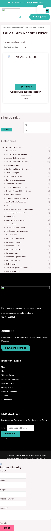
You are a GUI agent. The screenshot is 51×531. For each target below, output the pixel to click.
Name (3, 471)
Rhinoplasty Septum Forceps (16, 257)
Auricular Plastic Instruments (16, 154)
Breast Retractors (12, 165)
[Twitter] (8, 439)
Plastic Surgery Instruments (11, 147)
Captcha (4, 523)
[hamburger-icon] (46, 11)
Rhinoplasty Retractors (14, 249)
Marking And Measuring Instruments (19, 209)
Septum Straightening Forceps (17, 268)
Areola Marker (11, 151)
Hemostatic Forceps (13, 195)
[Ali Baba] (17, 439)
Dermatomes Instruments (15, 180)
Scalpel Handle (11, 264)
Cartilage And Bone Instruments (17, 169)
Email (4, 428)
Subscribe (10, 434)
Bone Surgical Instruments (15, 158)
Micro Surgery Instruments (16, 213)
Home (5, 27)
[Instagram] (12, 439)
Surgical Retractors (13, 271)
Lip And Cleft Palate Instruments (17, 198)
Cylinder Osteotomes (14, 176)
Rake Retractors (11, 235)
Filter (6, 130)
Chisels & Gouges (12, 173)
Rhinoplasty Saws (12, 253)
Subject (3, 489)
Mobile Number (7, 499)
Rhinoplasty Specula (13, 260)
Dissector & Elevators (14, 184)
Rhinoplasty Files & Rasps (15, 238)
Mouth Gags (10, 216)
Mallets (8, 206)
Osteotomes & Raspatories (16, 227)
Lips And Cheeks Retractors (16, 202)
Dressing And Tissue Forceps (16, 187)
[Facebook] (3, 439)
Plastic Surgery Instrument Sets (17, 231)
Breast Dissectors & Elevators (17, 162)
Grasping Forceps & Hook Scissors (18, 191)
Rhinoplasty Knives (13, 246)
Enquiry (4, 508)
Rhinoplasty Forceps (13, 242)
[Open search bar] (19, 17)
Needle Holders (12, 224)
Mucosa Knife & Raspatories (16, 220)
